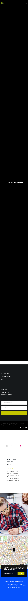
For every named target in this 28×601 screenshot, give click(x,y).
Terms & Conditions (6, 376)
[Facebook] (23, 427)
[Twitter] (20, 427)
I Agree (21, 573)
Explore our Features (6, 394)
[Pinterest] (26, 427)
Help (2, 379)
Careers (3, 396)
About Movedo (5, 392)
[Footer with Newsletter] (7, 446)
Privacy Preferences (8, 573)
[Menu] (26, 3)
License (3, 378)
